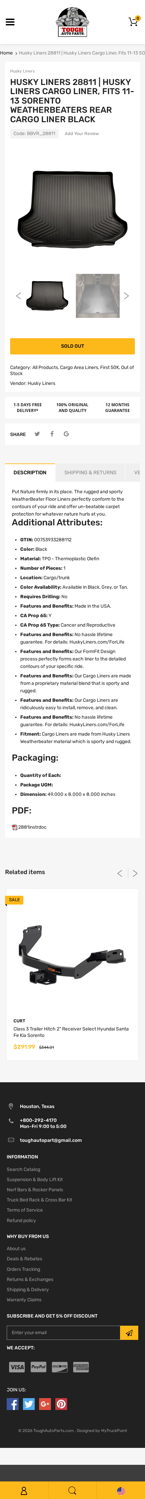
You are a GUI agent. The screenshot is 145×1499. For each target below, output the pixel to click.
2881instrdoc (32, 827)
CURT (19, 1020)
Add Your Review (82, 133)
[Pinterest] (61, 1404)
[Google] (66, 434)
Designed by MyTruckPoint (102, 1430)
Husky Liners (22, 71)
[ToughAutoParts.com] (72, 22)
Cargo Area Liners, (79, 367)
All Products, (45, 367)
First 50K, (110, 367)
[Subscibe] (129, 1333)
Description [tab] (30, 473)
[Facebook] (52, 434)
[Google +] (45, 1404)
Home (6, 53)
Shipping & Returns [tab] (90, 473)
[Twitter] (37, 434)
